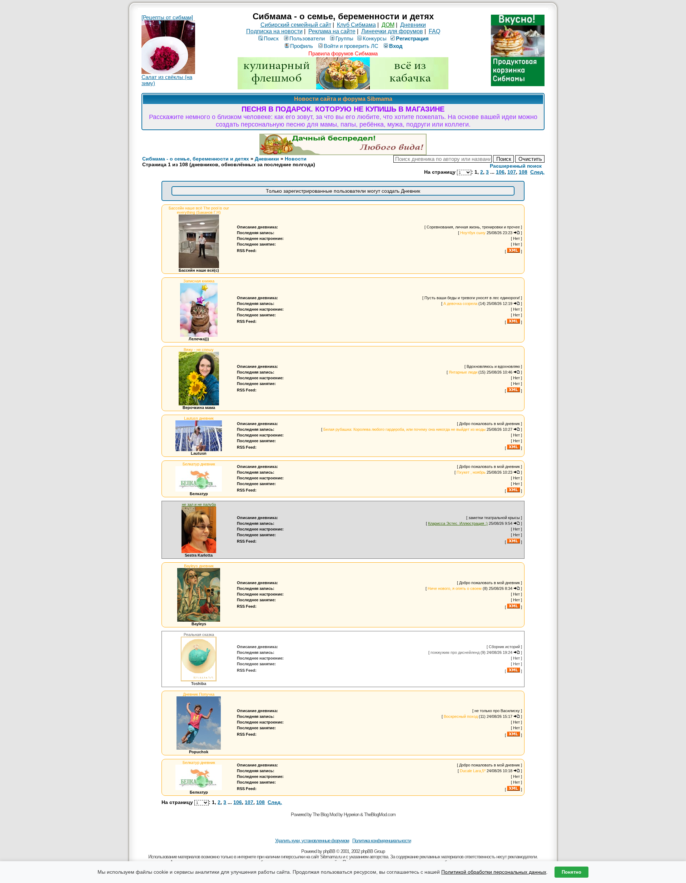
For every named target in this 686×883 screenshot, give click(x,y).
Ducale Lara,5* (473, 771)
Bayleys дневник (199, 566)
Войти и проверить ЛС (351, 46)
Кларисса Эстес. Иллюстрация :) (458, 523)
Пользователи (307, 38)
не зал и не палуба (199, 504)
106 (500, 172)
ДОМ (388, 25)
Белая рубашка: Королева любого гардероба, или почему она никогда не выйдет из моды (404, 429)
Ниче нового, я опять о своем (455, 588)
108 (523, 172)
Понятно (571, 872)
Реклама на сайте (332, 31)
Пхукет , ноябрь (471, 472)
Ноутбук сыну (473, 233)
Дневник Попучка (198, 694)
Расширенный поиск (516, 166)
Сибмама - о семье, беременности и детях (195, 159)
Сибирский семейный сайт (295, 25)
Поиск (271, 38)
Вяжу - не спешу (199, 349)
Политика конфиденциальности (381, 840)
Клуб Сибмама (356, 25)
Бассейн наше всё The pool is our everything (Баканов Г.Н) (199, 210)
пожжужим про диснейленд (455, 652)
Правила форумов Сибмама (343, 53)
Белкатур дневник (199, 464)
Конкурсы (375, 38)
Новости (296, 159)
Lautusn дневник (199, 418)
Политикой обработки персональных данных (493, 872)
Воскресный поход (461, 716)
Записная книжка (198, 281)
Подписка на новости (274, 31)
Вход (396, 46)
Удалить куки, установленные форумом (312, 840)
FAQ (434, 31)
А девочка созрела (460, 303)
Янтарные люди (463, 372)
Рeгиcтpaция (412, 38)
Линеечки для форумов (392, 31)
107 (511, 172)
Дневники (413, 25)
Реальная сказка (199, 634)
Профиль (301, 46)
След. (537, 172)
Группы (344, 38)
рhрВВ (329, 851)
